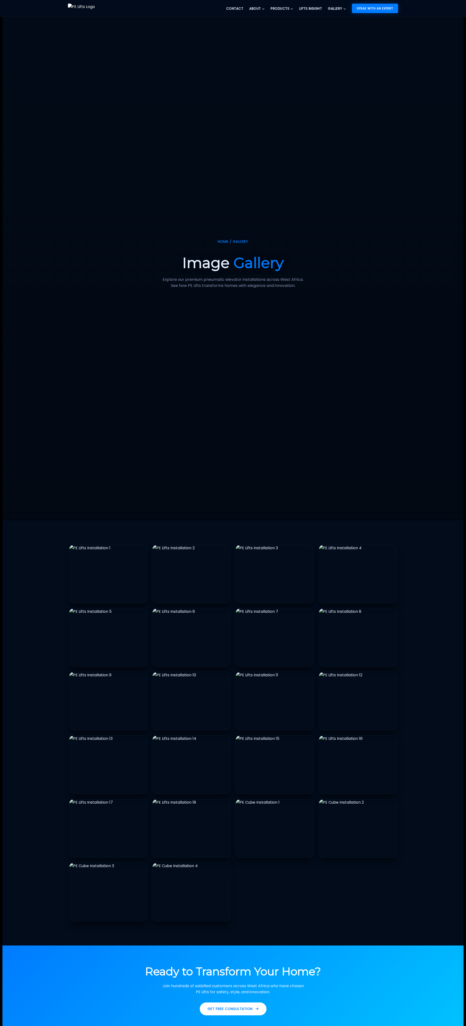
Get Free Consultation (230, 1009)
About (255, 8)
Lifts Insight (310, 8)
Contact (234, 8)
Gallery (335, 8)
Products (280, 8)
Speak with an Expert (375, 8)
